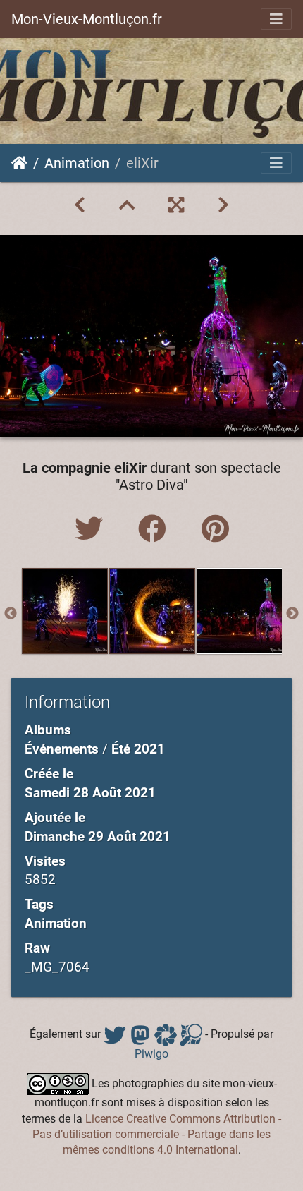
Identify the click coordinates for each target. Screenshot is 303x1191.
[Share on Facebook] (155, 529)
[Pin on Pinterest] (215, 529)
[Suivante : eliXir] (223, 205)
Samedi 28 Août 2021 (90, 793)
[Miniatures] (127, 205)
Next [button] (292, 614)
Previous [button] (11, 614)
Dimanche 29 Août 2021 (98, 836)
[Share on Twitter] (92, 529)
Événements (62, 749)
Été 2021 (138, 749)
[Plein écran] (176, 205)
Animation (76, 163)
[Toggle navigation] (276, 19)
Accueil (19, 163)
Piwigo (151, 1053)
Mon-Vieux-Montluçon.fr (86, 19)
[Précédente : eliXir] (79, 205)
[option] (65, 611)
